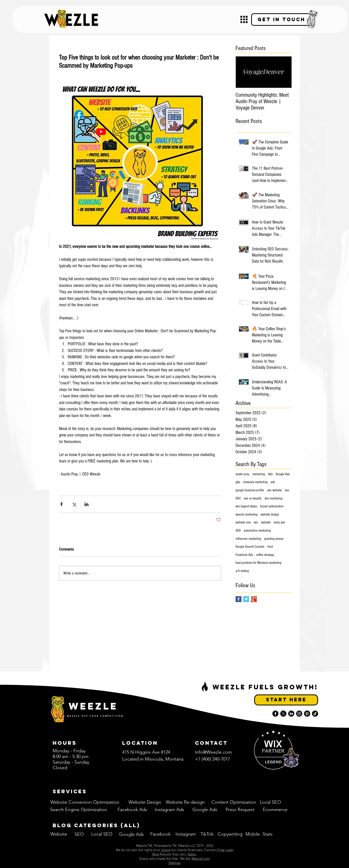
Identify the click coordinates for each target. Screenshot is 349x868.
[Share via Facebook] (61, 504)
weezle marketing (247, 514)
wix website (274, 490)
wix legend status (246, 506)
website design (270, 514)
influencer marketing (248, 539)
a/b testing (242, 571)
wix (256, 522)
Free (221, 850)
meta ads (279, 522)
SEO (238, 531)
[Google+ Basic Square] (254, 599)
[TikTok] (315, 714)
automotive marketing (257, 531)
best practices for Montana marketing (258, 563)
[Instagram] (299, 714)
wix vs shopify (253, 498)
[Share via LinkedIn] (86, 504)
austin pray (242, 474)
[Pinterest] (307, 714)
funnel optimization (272, 506)
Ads (270, 474)
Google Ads (283, 474)
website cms (243, 522)
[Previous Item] (243, 72)
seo (287, 490)
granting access (273, 539)
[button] (244, 19)
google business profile (250, 490)
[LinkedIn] (291, 714)
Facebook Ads (244, 555)
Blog (155, 854)
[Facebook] (275, 714)
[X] (283, 714)
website (266, 522)
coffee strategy (265, 555)
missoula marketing (255, 482)
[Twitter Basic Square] (246, 599)
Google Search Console (250, 547)
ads (273, 482)
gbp (238, 482)
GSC (238, 498)
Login (229, 850)
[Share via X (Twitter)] (74, 504)
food (270, 547)
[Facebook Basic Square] (238, 599)
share (165, 850)
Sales (192, 854)
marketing (258, 474)
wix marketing (273, 498)
